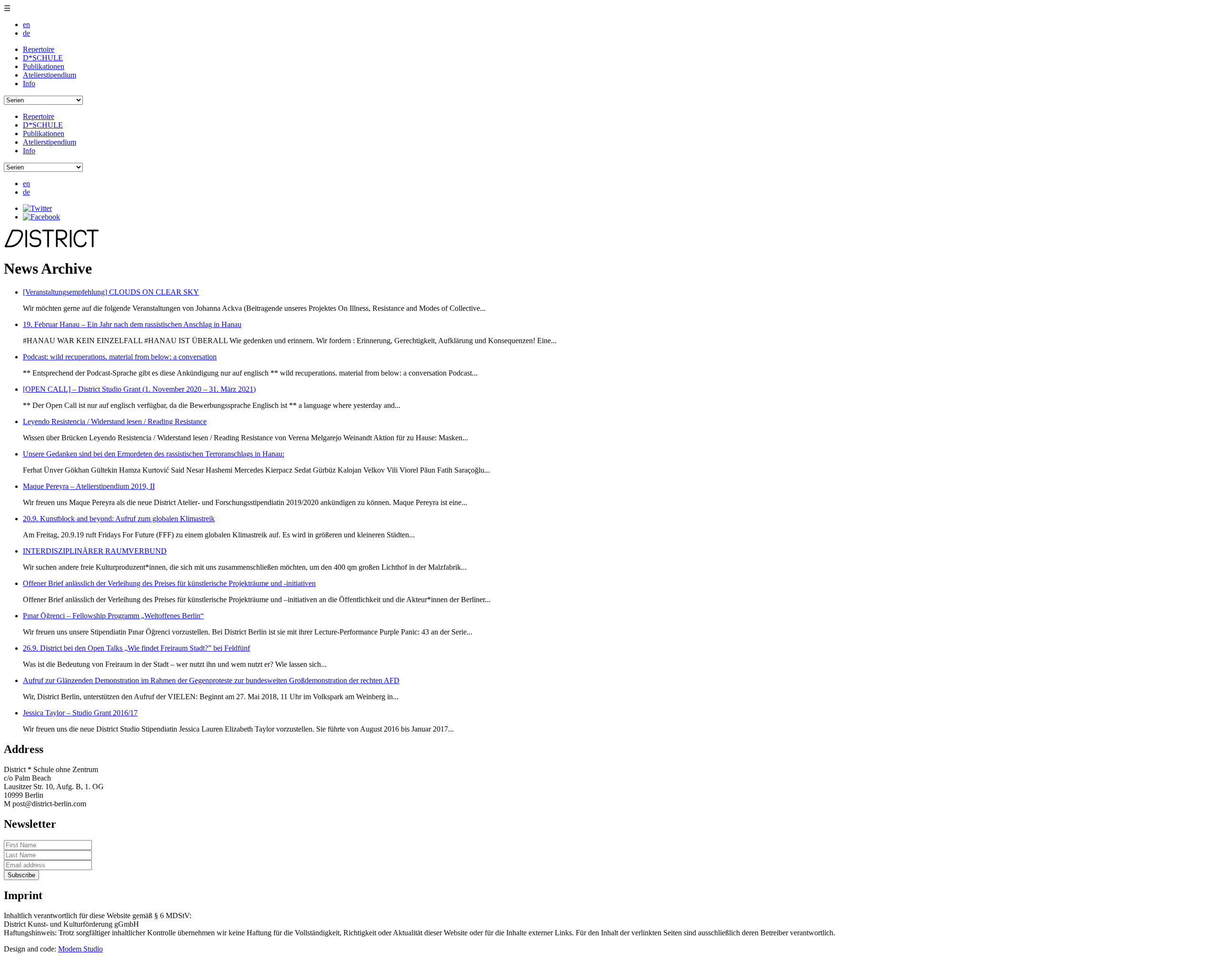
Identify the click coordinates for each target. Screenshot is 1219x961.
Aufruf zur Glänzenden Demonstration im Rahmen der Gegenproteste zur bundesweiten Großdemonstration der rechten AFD (211, 680)
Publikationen (43, 66)
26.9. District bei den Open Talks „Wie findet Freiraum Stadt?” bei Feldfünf (136, 648)
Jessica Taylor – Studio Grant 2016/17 (80, 713)
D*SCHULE (43, 58)
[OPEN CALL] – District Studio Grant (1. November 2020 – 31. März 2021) (139, 389)
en (26, 24)
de (26, 33)
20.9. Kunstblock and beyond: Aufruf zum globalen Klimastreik (119, 519)
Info (29, 83)
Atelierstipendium (49, 75)
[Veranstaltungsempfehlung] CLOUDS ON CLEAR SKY (111, 292)
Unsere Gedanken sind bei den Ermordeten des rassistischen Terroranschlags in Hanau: (153, 454)
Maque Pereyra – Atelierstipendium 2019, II (89, 486)
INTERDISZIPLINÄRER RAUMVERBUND (95, 551)
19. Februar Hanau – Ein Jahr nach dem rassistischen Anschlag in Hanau (132, 324)
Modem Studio (80, 949)
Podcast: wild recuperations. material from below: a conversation (120, 357)
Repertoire (38, 49)
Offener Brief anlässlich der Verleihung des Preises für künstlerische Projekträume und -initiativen (169, 583)
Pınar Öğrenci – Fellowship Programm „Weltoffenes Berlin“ (113, 616)
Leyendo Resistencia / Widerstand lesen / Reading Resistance (115, 421)
